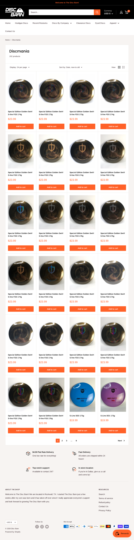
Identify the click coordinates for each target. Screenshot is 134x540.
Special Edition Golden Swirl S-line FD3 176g (82, 234)
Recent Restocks (40, 23)
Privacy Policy (105, 510)
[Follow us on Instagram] (42, 527)
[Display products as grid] (119, 67)
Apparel (113, 23)
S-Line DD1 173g (107, 416)
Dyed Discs (100, 23)
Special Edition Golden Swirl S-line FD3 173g (51, 112)
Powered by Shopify (12, 532)
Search (102, 494)
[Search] (97, 12)
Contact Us (10, 31)
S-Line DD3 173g (77, 416)
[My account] (121, 12)
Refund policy (104, 502)
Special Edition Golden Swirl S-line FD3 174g (20, 112)
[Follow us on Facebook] (37, 527)
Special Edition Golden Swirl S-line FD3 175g (51, 173)
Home (7, 23)
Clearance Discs (83, 23)
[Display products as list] (123, 67)
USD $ (9, 522)
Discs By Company (60, 23)
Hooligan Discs (21, 23)
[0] (126, 12)
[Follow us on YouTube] (47, 527)
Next (120, 441)
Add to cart (20, 126)
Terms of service (106, 498)
